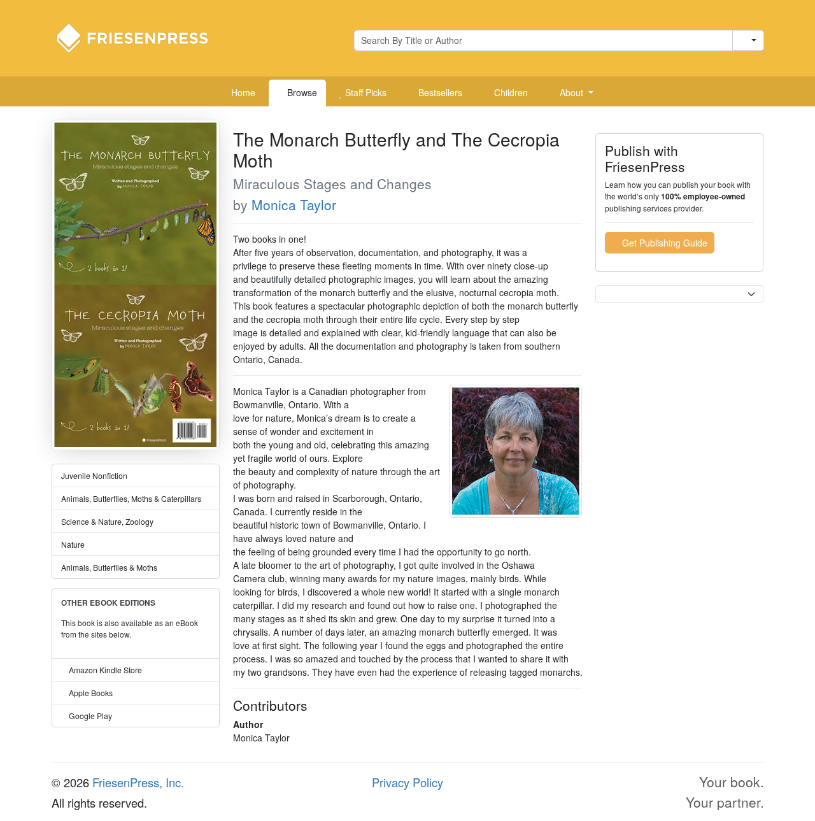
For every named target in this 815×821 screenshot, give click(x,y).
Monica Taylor (294, 204)
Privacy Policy (407, 782)
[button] (571, 93)
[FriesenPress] (141, 37)
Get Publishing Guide (663, 242)
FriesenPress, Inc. (138, 782)
